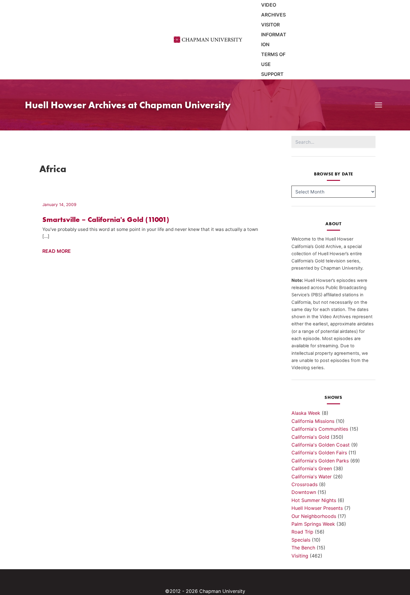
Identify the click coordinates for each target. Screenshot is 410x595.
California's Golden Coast (320, 445)
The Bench (303, 548)
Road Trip (302, 532)
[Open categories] (378, 105)
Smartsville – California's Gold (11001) (105, 219)
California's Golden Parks (320, 461)
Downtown (303, 492)
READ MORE (56, 251)
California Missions (312, 421)
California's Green (311, 468)
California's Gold (310, 437)
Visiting (299, 556)
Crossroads (304, 484)
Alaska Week (305, 413)
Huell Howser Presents (317, 508)
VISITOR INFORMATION (273, 34)
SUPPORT (272, 74)
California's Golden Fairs (319, 453)
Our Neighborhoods (313, 516)
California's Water (311, 477)
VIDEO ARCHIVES (273, 10)
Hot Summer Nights (313, 500)
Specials (300, 540)
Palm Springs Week (313, 524)
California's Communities (319, 429)
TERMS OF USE (273, 59)
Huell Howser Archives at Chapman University (128, 105)
